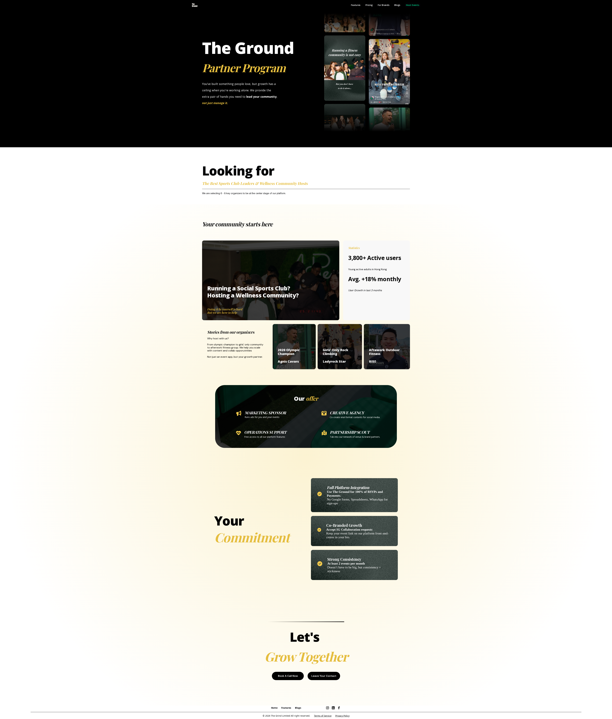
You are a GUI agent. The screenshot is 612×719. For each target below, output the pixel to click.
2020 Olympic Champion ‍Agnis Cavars (289, 356)
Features (355, 5)
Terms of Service (323, 715)
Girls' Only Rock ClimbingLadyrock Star (335, 356)
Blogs (397, 5)
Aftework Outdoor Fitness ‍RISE (384, 356)
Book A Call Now (288, 676)
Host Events (412, 5)
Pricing (369, 5)
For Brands (383, 5)
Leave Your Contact (323, 676)
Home (274, 707)
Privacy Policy (342, 715)
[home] (194, 5)
